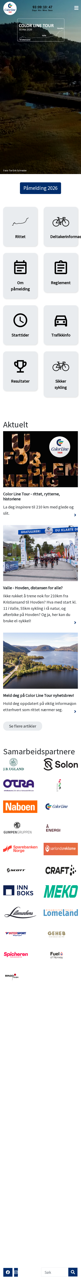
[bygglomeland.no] (61, 920)
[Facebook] (7, 1272)
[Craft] (61, 877)
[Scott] (20, 877)
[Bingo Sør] (20, 983)
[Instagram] (16, 1272)
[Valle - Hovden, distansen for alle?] (40, 625)
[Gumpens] (20, 835)
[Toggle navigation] (76, 8)
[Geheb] (61, 941)
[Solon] (61, 772)
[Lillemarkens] (20, 920)
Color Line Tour (11, 8)
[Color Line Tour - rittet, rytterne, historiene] (40, 517)
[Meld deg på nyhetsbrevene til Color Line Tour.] (40, 714)
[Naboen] (20, 814)
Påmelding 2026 (40, 188)
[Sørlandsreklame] (61, 856)
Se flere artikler (22, 726)
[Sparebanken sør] (20, 856)
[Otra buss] (20, 793)
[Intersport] (20, 941)
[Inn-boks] (20, 899)
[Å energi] (61, 835)
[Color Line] (61, 814)
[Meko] (61, 899)
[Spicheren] (20, 962)
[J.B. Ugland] (20, 772)
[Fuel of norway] (61, 962)
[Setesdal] (61, 793)
